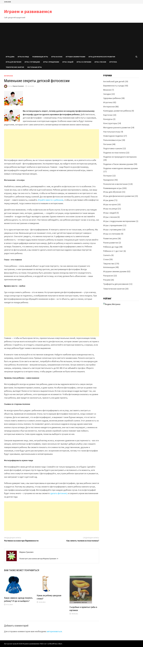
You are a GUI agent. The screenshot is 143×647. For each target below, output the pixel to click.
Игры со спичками (84, 62)
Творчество (108, 263)
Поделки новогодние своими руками (120, 168)
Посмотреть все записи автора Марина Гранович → (38, 559)
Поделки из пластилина (114, 152)
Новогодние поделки (113, 136)
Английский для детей (113, 81)
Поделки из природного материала (120, 156)
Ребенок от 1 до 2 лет (113, 251)
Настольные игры (34, 67)
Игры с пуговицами (32, 62)
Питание (107, 144)
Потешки (107, 175)
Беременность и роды (113, 85)
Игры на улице (23, 57)
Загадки (107, 94)
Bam (60, 644)
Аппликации (109, 267)
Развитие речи (110, 238)
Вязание (107, 89)
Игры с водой (67, 62)
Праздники (108, 179)
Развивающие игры (40, 57)
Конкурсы (108, 119)
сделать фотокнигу (58, 493)
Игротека (113, 62)
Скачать (107, 255)
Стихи (106, 259)
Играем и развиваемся (28, 11)
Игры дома (10, 57)
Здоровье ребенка (112, 98)
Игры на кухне (56, 57)
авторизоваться (54, 631)
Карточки (107, 115)
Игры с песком (100, 62)
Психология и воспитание (115, 184)
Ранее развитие (110, 242)
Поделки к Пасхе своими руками (118, 164)
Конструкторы (110, 123)
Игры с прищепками (51, 62)
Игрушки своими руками (75, 57)
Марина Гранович (18, 86)
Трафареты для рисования (115, 284)
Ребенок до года (111, 246)
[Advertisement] (71, 38)
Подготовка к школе (112, 148)
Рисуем (106, 279)
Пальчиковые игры (112, 140)
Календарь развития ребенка (117, 110)
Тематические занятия (15, 67)
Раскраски (108, 275)
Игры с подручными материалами (119, 221)
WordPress (53, 644)
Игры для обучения (13, 62)
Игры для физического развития (102, 57)
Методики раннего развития (116, 127)
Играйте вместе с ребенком (50, 200)
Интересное (8, 76)
